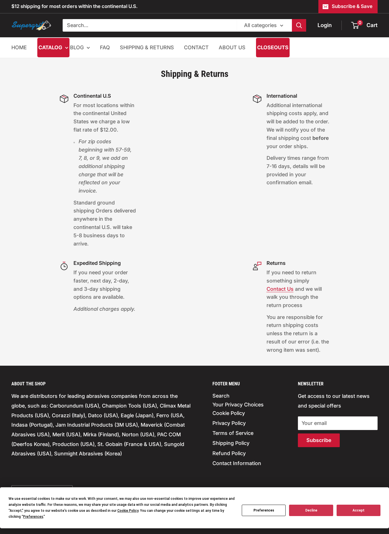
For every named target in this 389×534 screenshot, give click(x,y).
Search (221, 396)
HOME (19, 47)
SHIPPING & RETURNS (147, 47)
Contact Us (280, 289)
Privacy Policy (229, 423)
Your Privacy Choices (238, 405)
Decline (311, 510)
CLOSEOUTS (272, 47)
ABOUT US (232, 47)
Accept (359, 510)
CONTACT (196, 47)
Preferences (263, 510)
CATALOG (50, 47)
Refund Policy (229, 453)
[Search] (299, 25)
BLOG (77, 47)
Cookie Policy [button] (127, 511)
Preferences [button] (33, 517)
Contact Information (236, 463)
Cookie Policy (228, 413)
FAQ (105, 47)
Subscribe (318, 440)
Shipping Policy (230, 443)
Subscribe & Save (352, 6)
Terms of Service (232, 433)
